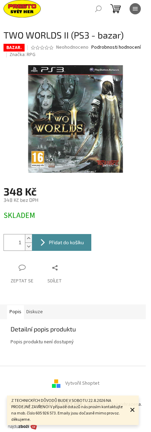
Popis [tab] (15, 311)
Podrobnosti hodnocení (116, 47)
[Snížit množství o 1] (28, 246)
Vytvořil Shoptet (82, 383)
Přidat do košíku (66, 242)
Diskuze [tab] (34, 311)
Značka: (22, 54)
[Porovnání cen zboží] (22, 426)
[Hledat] (98, 9)
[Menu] (135, 9)
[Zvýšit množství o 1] (28, 238)
